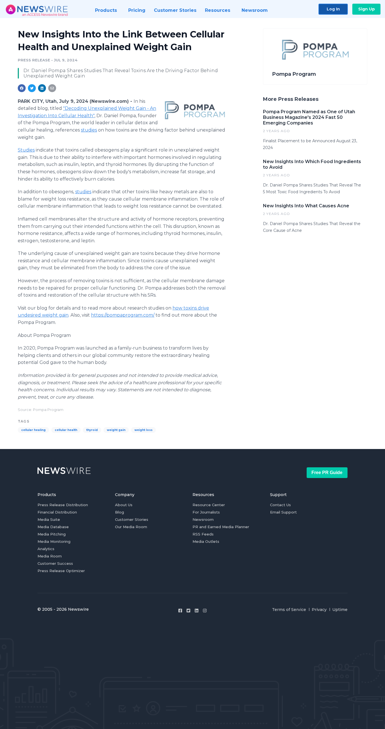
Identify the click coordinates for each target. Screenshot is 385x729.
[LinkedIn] (196, 610)
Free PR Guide (326, 472)
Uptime (340, 609)
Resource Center (209, 505)
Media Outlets (206, 541)
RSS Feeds (203, 534)
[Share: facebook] (21, 88)
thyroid (92, 430)
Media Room (49, 556)
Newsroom (203, 519)
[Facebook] (180, 610)
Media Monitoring (53, 541)
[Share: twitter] (32, 88)
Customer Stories (131, 519)
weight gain (116, 430)
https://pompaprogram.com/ (122, 315)
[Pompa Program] (194, 109)
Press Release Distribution (62, 505)
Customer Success (55, 563)
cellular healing (33, 430)
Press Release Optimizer (61, 570)
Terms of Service (289, 609)
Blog (119, 512)
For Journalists (206, 512)
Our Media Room (131, 526)
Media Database (53, 526)
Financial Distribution (57, 512)
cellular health (66, 430)
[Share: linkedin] (42, 88)
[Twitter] (188, 610)
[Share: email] (52, 88)
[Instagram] (205, 610)
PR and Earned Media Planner (221, 526)
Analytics (45, 548)
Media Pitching (51, 534)
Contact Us (280, 505)
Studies (26, 150)
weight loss (143, 430)
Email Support (283, 512)
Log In (333, 9)
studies (89, 130)
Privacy (319, 609)
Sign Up (366, 9)
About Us (123, 505)
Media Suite (48, 519)
